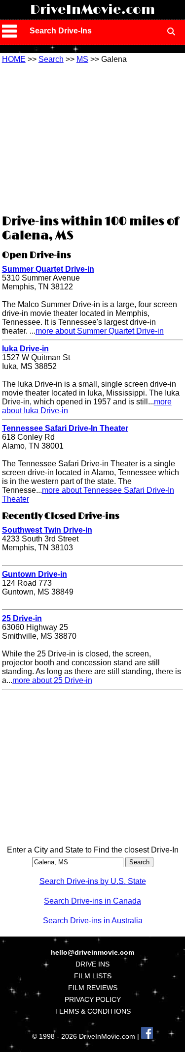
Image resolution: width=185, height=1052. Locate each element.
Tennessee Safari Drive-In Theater (65, 428)
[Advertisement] (93, 137)
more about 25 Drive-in (52, 680)
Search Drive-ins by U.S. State (92, 881)
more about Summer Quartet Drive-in (100, 331)
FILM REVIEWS (92, 988)
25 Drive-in (22, 618)
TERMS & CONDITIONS (93, 1011)
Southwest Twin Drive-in (47, 530)
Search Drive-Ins (61, 31)
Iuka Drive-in (25, 348)
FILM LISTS (92, 976)
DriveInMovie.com (92, 10)
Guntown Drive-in (34, 574)
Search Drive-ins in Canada (92, 901)
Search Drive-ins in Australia (93, 920)
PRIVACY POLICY (93, 999)
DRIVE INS (92, 964)
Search (51, 59)
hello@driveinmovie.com (92, 952)
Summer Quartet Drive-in (48, 269)
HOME (14, 59)
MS (82, 59)
